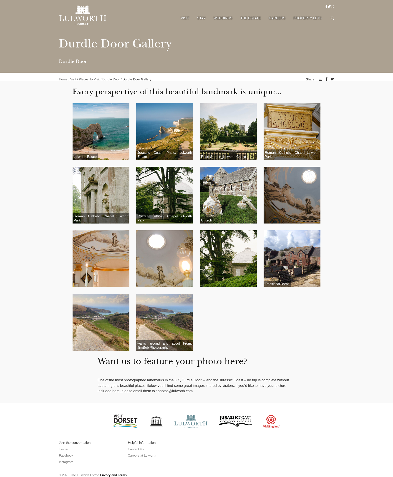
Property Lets (307, 18)
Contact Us (136, 449)
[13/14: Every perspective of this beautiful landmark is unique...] (101, 322)
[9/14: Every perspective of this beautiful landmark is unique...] (101, 258)
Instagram (66, 462)
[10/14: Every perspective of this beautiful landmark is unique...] (164, 258)
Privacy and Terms (113, 475)
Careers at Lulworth (142, 455)
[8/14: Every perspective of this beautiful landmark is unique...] (292, 195)
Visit (185, 18)
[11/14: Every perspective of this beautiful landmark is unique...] (228, 258)
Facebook (66, 455)
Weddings (223, 18)
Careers (277, 18)
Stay (201, 18)
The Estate (250, 18)
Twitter (63, 449)
